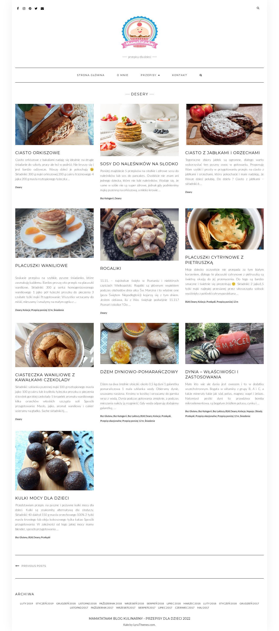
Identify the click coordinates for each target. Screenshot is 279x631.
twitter (36, 10)
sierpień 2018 (155, 603)
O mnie (122, 75)
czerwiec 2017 (184, 607)
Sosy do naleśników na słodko (139, 164)
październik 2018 (110, 603)
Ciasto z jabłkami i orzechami (222, 152)
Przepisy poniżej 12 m (42, 310)
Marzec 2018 (192, 603)
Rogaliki (110, 268)
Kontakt (179, 75)
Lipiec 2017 (165, 607)
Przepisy (149, 75)
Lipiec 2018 (174, 603)
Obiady (258, 411)
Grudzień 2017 (249, 603)
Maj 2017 (203, 607)
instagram (24, 10)
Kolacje (26, 310)
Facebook (18, 10)
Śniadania (59, 310)
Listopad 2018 (87, 603)
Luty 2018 (209, 603)
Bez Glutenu (106, 416)
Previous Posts (34, 565)
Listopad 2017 (79, 607)
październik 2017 (102, 607)
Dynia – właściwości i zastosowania (211, 374)
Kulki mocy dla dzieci (42, 498)
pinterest (30, 10)
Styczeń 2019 (44, 603)
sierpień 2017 (146, 607)
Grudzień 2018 (66, 603)
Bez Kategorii (107, 198)
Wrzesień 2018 (134, 603)
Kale (126, 624)
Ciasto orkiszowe (37, 152)
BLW (187, 301)
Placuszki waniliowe (41, 265)
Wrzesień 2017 (125, 607)
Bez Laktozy (134, 416)
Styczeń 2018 (228, 603)
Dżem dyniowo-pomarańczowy (139, 371)
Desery (18, 187)
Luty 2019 (26, 603)
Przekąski (211, 301)
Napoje (250, 411)
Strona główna (91, 75)
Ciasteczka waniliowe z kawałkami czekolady (45, 377)
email (42, 10)
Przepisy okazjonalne (110, 420)
